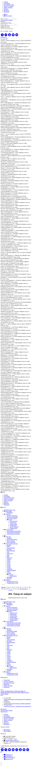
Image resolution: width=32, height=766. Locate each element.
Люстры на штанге (12, 518)
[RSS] (2, 749)
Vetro (8, 555)
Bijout (8, 546)
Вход (6, 14)
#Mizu (19, 692)
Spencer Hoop (13, 524)
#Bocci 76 (23, 691)
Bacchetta (9, 549)
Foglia (8, 571)
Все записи (4, 709)
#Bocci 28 (17, 691)
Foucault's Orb (13, 521)
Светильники (9, 529)
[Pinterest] (13, 35)
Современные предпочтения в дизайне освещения (17, 703)
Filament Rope (13, 528)
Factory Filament (14, 526)
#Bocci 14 (12, 691)
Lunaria (9, 564)
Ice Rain (9, 573)
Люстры (8, 514)
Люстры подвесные (12, 515)
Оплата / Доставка (8, 6)
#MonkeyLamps (25, 692)
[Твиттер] (9, 749)
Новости (6, 9)
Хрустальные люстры (12, 543)
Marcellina (9, 577)
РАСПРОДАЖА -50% (9, 510)
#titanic (6, 694)
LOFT (10, 519)
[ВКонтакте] (13, 749)
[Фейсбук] (6, 749)
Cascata (9, 567)
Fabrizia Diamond (11, 570)
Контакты (6, 10)
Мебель (8, 580)
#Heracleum (14, 692)
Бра (5, 535)
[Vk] (16, 35)
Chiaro (8, 560)
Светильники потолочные (14, 531)
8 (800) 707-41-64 (5, 27)
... (4, 584)
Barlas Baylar (13, 576)
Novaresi (9, 578)
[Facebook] (2, 35)
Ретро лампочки (11, 542)
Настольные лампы (12, 539)
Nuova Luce (10, 553)
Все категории (23, 589)
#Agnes (2, 691)
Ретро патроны (11, 541)
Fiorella (9, 562)
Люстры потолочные (12, 517)
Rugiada (9, 545)
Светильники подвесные (13, 532)
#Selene (3, 694)
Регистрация (8, 15)
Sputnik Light (13, 525)
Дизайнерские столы (12, 581)
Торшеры (9, 538)
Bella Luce (9, 557)
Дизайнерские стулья (12, 583)
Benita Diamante (11, 550)
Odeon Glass (13, 522)
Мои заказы (7, 729)
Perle (8, 556)
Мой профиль (7, 731)
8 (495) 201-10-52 (5, 26)
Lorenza (11, 574)
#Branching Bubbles (6, 692)
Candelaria (9, 569)
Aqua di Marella (11, 548)
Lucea (8, 563)
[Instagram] (6, 35)
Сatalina (9, 559)
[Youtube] (9, 35)
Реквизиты (6, 11)
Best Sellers (9, 511)
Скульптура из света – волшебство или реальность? (17, 706)
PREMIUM (10, 512)
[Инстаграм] (16, 749)
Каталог (4, 599)
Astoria (8, 566)
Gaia (8, 552)
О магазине (7, 3)
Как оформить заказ (9, 4)
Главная (6, 2)
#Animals (7, 691)
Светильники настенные (13, 534)
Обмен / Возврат (8, 7)
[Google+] (27, 749)
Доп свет (8, 536)
